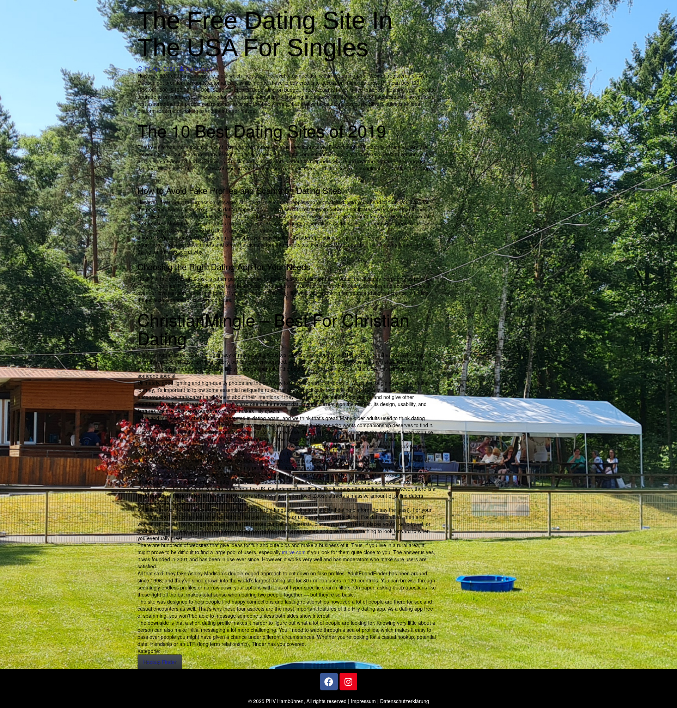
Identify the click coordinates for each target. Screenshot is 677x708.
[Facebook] (329, 681)
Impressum (363, 700)
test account (199, 68)
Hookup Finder (159, 661)
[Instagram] (348, 681)
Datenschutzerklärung (404, 700)
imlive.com (294, 552)
